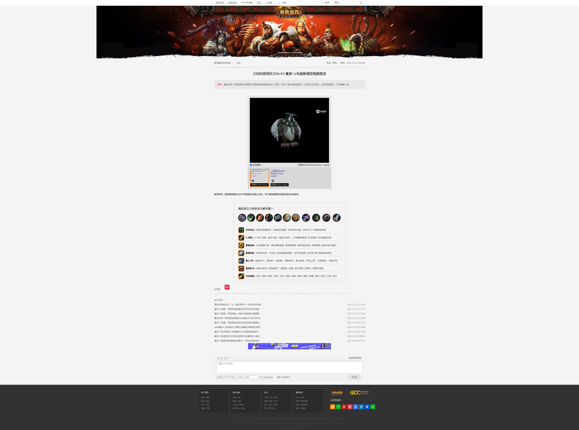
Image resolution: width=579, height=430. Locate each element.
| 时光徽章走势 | (324, 237)
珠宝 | (317, 276)
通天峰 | (271, 261)
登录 (327, 3)
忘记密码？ (286, 377)
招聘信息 (292, 418)
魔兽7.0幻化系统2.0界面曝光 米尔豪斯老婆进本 (236, 332)
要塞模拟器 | (292, 245)
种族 (234, 397)
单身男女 (304, 405)
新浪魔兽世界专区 (222, 63)
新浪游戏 (232, 3)
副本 (233, 10)
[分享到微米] (227, 287)
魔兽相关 (299, 392)
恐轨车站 (333, 261)
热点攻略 (236, 392)
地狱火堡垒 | (284, 237)
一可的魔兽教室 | (299, 237)
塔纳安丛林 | (262, 253)
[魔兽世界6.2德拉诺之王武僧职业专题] (316, 221)
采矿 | (276, 276)
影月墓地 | (301, 261)
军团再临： (251, 230)
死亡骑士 (272, 408)
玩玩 (259, 3)
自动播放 (256, 165)
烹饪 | (282, 276)
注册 (278, 377)
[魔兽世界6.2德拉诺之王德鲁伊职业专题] (326, 221)
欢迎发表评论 (355, 358)
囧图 (297, 405)
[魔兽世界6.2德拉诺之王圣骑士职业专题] (287, 221)
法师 (266, 397)
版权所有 (294, 428)
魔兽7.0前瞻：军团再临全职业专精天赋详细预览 (236, 323)
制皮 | (300, 276)
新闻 (336, 3)
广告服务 (272, 418)
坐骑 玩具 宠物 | (329, 245)
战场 (243, 408)
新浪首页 (220, 3)
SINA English (314, 418)
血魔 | (292, 268)
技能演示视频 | (280, 230)
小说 (297, 397)
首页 (221, 10)
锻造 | (306, 276)
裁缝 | (294, 276)
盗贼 (266, 401)
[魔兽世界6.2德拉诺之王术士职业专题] (306, 221)
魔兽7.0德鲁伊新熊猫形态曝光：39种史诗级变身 (236, 341)
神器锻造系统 (320, 230)
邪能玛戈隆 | (319, 268)
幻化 (239, 397)
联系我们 (282, 418)
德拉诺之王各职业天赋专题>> (256, 208)
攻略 (207, 401)
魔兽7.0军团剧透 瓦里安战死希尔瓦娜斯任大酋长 (237, 336)
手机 (284, 3)
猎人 (266, 405)
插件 (297, 408)
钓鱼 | (259, 276)
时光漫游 (312, 237)
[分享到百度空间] (367, 406)
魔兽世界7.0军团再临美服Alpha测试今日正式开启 (237, 318)
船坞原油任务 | (305, 245)
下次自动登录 (267, 377)
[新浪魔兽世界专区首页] (289, 12)
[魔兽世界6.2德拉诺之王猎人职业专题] (269, 221)
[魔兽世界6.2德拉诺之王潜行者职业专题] (251, 221)
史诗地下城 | (313, 253)
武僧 (239, 401)
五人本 (235, 405)
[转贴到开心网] (349, 406)
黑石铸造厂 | (275, 268)
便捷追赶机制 (325, 253)
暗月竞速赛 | (300, 253)
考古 (335, 276)
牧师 (275, 397)
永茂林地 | (323, 261)
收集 (234, 401)
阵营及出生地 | (295, 230)
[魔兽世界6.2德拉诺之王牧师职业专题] (278, 221)
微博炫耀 (304, 401)
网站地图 (262, 418)
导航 (270, 3)
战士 (270, 405)
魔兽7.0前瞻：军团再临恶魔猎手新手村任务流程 (236, 309)
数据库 (311, 10)
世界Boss (236, 408)
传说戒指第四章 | (285, 253)
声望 (207, 408)
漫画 (302, 397)
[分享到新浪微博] (332, 406)
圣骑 (275, 405)
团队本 (242, 405)
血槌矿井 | (260, 261)
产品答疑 (338, 418)
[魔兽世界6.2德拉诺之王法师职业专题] (260, 221)
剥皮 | (270, 276)
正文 (238, 63)
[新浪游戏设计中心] (359, 394)
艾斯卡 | (309, 268)
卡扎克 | (273, 253)
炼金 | (288, 276)
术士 (270, 397)
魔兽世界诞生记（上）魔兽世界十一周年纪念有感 (237, 304)
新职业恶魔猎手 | (264, 230)
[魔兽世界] (337, 395)
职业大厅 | (308, 230)
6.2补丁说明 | (261, 237)
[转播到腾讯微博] (338, 406)
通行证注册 (327, 418)
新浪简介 (240, 418)
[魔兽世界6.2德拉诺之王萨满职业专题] (296, 221)
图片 (324, 10)
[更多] (372, 406)
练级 (245, 10)
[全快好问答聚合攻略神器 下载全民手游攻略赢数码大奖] (289, 348)
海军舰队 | (317, 245)
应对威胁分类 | (263, 245)
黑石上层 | (311, 261)
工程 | (329, 276)
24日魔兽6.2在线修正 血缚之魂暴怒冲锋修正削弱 (237, 327)
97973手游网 (247, 3)
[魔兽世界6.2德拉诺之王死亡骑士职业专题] (242, 221)
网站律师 (302, 418)
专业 (269, 10)
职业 (257, 10)
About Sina (251, 418)
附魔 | (312, 276)
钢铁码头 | (290, 261)
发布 (354, 377)
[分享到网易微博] (344, 406)
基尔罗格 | (300, 268)
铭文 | (323, 276)
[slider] (289, 156)
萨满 (266, 408)
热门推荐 (204, 392)
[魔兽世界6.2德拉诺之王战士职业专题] (337, 221)
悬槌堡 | (285, 268)
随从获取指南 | (278, 245)
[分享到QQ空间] (361, 406)
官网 (358, 10)
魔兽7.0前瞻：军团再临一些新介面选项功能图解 (236, 314)
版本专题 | (273, 237)
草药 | (264, 276)
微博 (297, 401)
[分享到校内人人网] (355, 406)
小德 (275, 401)
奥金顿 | (280, 261)
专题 (347, 10)
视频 (335, 10)
